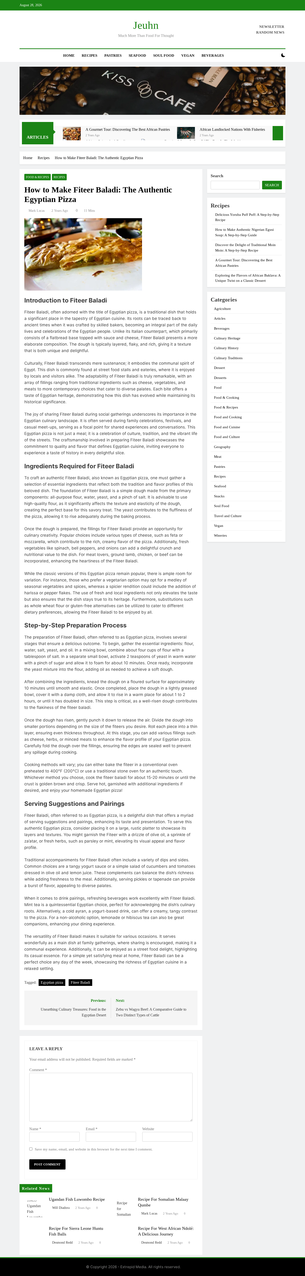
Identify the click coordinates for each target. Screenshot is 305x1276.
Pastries (113, 55)
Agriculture (222, 309)
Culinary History (226, 348)
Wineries (220, 535)
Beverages (213, 55)
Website (148, 1129)
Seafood (137, 55)
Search (217, 175)
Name (35, 1129)
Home (69, 55)
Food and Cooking (228, 417)
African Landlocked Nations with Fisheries (232, 129)
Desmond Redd (62, 1242)
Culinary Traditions (228, 358)
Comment (38, 1070)
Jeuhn (146, 25)
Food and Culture (227, 437)
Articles (219, 318)
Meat (217, 457)
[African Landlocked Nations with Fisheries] (186, 133)
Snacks (219, 496)
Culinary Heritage (227, 338)
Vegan (187, 55)
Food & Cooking (226, 397)
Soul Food (163, 55)
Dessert (219, 368)
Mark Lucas (37, 210)
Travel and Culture (228, 516)
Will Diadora (61, 1208)
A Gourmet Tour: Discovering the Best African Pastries (128, 129)
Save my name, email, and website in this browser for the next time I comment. (93, 1149)
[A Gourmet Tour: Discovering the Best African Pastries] (72, 136)
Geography (222, 447)
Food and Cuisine (227, 427)
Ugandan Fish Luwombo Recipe (77, 1199)
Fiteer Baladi (80, 982)
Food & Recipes (37, 177)
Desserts (220, 378)
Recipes (89, 55)
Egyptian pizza (52, 982)
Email (91, 1129)
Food (218, 387)
